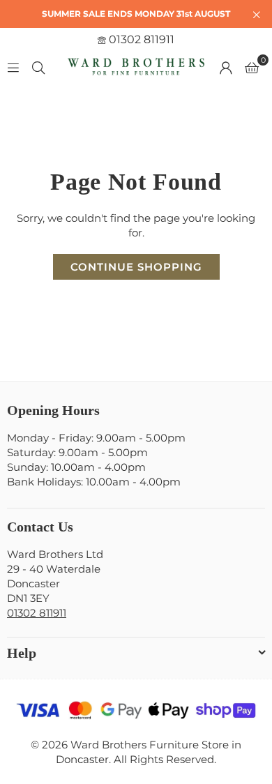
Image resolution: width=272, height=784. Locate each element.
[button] (252, 67)
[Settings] (226, 67)
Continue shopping (136, 266)
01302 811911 (140, 39)
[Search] (38, 66)
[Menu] (13, 66)
